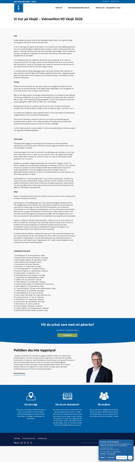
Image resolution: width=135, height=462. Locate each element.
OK (130, 457)
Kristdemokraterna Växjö (78, 8)
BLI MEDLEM (67, 335)
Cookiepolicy (103, 453)
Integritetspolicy (111, 453)
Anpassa (102, 457)
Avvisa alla (111, 457)
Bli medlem (106, 1)
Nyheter (59, 8)
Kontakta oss (115, 1)
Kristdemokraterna (28, 438)
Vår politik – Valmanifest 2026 (108, 8)
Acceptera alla (121, 457)
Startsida (17, 438)
